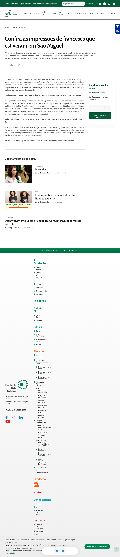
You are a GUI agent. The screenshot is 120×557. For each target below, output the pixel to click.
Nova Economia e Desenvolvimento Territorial (42, 452)
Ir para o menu (25, 3)
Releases (39, 531)
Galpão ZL (45, 13)
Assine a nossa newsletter (100, 116)
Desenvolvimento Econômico (42, 378)
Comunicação (41, 467)
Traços (37, 344)
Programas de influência (41, 421)
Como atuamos (39, 356)
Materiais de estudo (39, 512)
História (37, 281)
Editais (53, 13)
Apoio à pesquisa (41, 401)
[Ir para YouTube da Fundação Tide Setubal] (8, 422)
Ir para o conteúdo (11, 3)
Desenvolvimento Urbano (42, 372)
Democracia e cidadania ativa (42, 435)
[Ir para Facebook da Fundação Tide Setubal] (7, 419)
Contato (89, 3)
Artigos (38, 507)
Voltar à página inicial (52, 250)
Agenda (37, 320)
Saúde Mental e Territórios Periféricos (42, 461)
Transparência (37, 291)
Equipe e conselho (37, 285)
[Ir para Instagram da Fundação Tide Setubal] (13, 419)
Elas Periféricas (37, 335)
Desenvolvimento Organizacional (41, 471)
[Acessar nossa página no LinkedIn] (109, 3)
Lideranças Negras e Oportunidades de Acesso (42, 443)
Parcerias (37, 294)
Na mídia (38, 535)
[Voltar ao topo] (116, 549)
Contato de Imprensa (39, 526)
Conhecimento (78, 13)
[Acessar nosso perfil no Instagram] (104, 3)
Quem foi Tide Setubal (37, 275)
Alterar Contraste (38, 3)
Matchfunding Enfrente (37, 340)
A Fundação (16, 13)
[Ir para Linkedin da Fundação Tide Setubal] (21, 419)
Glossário (91, 13)
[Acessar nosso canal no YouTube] (113, 3)
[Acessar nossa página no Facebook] (99, 3)
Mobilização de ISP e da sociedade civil (42, 409)
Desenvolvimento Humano (42, 367)
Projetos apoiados (41, 416)
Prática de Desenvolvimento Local (41, 361)
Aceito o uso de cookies (97, 546)
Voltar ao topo (72, 250)
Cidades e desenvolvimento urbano (42, 427)
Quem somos (37, 268)
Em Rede (61, 13)
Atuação (27, 13)
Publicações (39, 504)
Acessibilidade (51, 3)
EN (96, 3)
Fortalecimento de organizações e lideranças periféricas (42, 393)
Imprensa (100, 13)
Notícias (68, 13)
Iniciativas (36, 13)
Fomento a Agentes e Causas (40, 383)
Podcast (111, 13)
